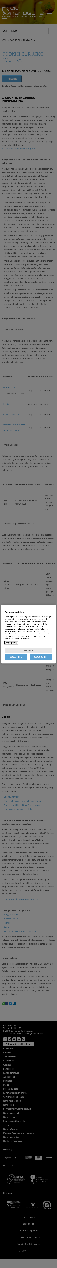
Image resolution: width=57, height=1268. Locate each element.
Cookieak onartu (16, 657)
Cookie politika (11, 643)
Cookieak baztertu (41, 657)
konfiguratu (28, 650)
